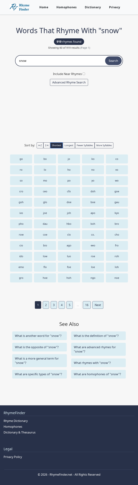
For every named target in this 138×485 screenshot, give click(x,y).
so (21, 180)
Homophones (66, 7)
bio (45, 245)
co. (93, 234)
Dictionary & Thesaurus (20, 432)
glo (45, 202)
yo (92, 180)
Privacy (114, 7)
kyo (117, 213)
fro (117, 245)
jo (69, 159)
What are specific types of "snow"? (38, 374)
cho (117, 234)
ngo (93, 278)
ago (69, 245)
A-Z (40, 145)
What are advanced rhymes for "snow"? (95, 349)
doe (69, 202)
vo (116, 169)
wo (117, 180)
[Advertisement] (69, 114)
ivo (21, 213)
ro (21, 169)
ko (93, 159)
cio (21, 245)
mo (45, 180)
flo (45, 267)
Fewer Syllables (85, 145)
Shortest (56, 145)
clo (69, 234)
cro (21, 191)
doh (93, 191)
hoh (68, 278)
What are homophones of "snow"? (97, 374)
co (116, 159)
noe (116, 278)
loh (117, 267)
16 (86, 305)
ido (21, 256)
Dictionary (93, 7)
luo (69, 256)
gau (116, 202)
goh (21, 202)
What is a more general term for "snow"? (37, 360)
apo (93, 213)
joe (45, 213)
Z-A (47, 145)
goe (116, 191)
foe (69, 267)
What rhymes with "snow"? (92, 363)
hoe (45, 278)
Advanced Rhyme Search (69, 82)
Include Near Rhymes (67, 74)
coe (45, 234)
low (45, 256)
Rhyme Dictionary (16, 421)
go (21, 159)
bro (117, 223)
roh (117, 256)
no (93, 169)
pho (21, 223)
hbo (68, 223)
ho (69, 169)
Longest (69, 145)
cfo (69, 191)
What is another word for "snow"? (38, 336)
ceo (45, 191)
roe (93, 256)
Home (43, 7)
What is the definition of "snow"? (96, 336)
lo (45, 169)
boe (93, 202)
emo (21, 267)
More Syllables (104, 145)
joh (69, 213)
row (21, 234)
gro (21, 278)
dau (45, 223)
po (69, 180)
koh (93, 223)
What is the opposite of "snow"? (37, 347)
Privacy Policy (13, 457)
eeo (93, 245)
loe (93, 267)
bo (45, 159)
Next (98, 305)
